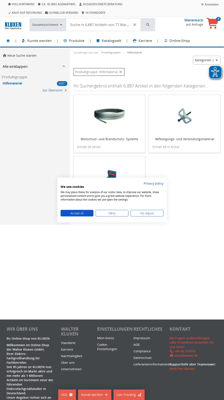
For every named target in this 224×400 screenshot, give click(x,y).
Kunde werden (39, 40)
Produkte (76, 40)
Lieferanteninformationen (152, 364)
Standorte (68, 343)
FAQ (64, 395)
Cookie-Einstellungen (107, 346)
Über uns (68, 362)
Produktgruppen (111, 52)
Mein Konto (105, 338)
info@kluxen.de (186, 355)
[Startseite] (8, 40)
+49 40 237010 (184, 351)
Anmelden (211, 4)
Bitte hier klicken (182, 369)
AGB (136, 344)
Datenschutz (142, 358)
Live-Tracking (126, 395)
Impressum (141, 338)
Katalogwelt (111, 40)
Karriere (145, 40)
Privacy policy (153, 183)
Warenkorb (193, 20)
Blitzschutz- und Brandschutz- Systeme (109, 139)
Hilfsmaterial (134, 52)
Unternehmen (71, 369)
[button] (148, 24)
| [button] (205, 60)
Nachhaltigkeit (71, 356)
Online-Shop (179, 40)
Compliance (142, 351)
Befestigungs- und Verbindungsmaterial (184, 139)
